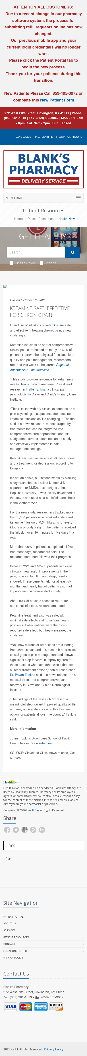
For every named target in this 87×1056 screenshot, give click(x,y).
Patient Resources (41, 218)
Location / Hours (70, 136)
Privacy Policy (13, 957)
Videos (51, 263)
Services (9, 930)
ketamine (52, 325)
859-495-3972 (65, 93)
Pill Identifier (44, 136)
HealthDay (32, 810)
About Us (9, 923)
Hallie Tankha (36, 389)
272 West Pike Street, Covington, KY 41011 (36, 113)
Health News (25, 263)
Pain (8, 858)
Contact (9, 944)
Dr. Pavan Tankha (22, 674)
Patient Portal (13, 916)
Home (18, 218)
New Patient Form (57, 100)
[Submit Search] (72, 252)
